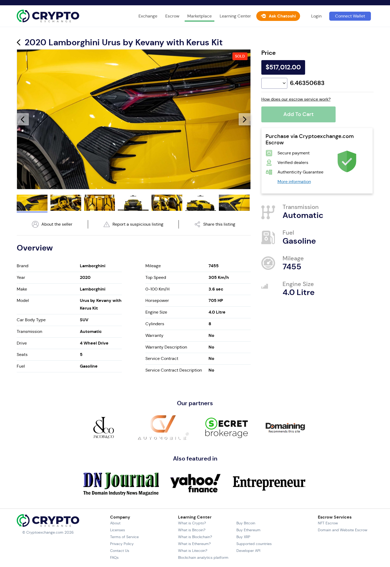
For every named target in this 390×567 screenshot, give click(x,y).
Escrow (172, 16)
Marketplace (199, 16)
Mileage (153, 265)
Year (21, 277)
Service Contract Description (173, 370)
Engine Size (156, 312)
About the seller (56, 224)
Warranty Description (166, 347)
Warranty (154, 335)
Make (22, 289)
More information (294, 181)
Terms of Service (124, 536)
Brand (22, 265)
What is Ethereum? (194, 543)
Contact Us (119, 550)
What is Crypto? (192, 523)
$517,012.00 (283, 67)
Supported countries (254, 543)
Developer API (248, 550)
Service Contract (161, 358)
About (115, 523)
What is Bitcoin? (191, 530)
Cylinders (154, 323)
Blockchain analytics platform (203, 557)
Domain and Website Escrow (342, 530)
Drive (22, 343)
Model (23, 300)
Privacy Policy (122, 543)
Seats (22, 354)
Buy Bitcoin (245, 523)
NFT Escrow (328, 523)
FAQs (114, 557)
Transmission (29, 331)
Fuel (21, 366)
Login (316, 16)
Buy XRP (243, 536)
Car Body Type (31, 319)
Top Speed (155, 277)
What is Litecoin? (192, 550)
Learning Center (235, 16)
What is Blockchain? (195, 536)
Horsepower (157, 300)
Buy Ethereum (248, 530)
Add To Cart (298, 114)
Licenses (117, 530)
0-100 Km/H (157, 289)
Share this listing (219, 224)
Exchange (147, 16)
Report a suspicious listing (137, 224)
